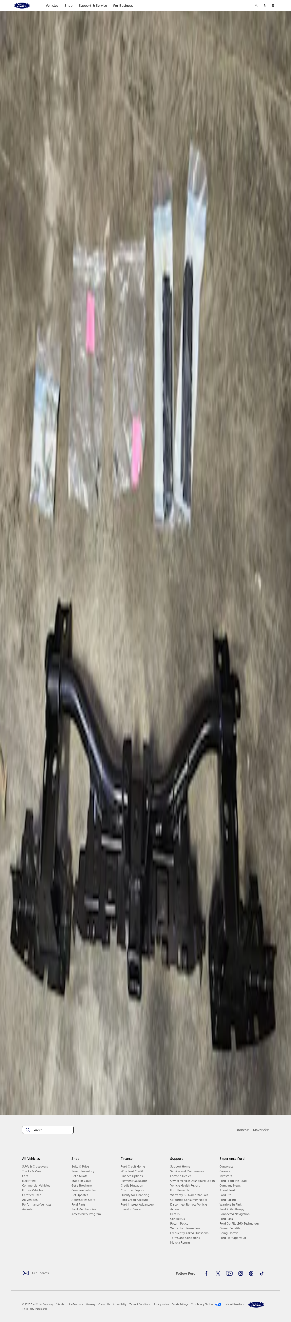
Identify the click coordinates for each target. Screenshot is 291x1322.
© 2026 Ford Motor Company (37, 1304)
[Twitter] (218, 1273)
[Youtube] (229, 1273)
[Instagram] (240, 1273)
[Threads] (251, 1273)
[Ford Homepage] (256, 1305)
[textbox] (48, 1130)
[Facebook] (207, 1273)
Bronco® (242, 1130)
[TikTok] (261, 1273)
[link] (60, 1304)
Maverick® (261, 1130)
